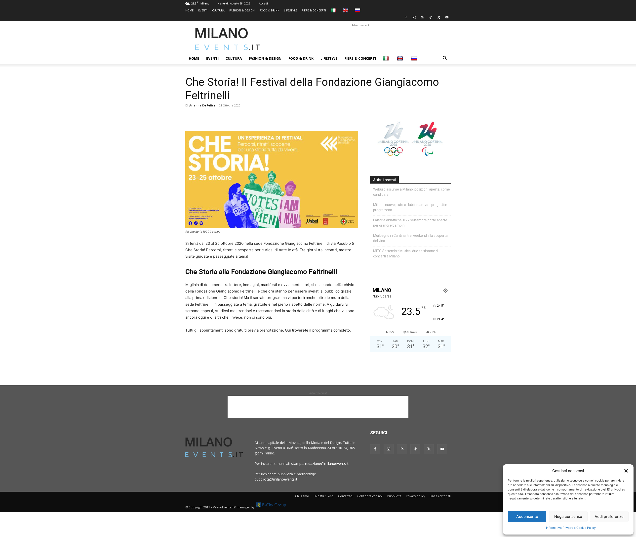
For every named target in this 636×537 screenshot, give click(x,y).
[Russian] (358, 10)
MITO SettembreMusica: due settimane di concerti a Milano (405, 253)
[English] (346, 10)
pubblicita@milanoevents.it (276, 479)
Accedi (263, 3)
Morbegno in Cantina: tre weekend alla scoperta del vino (410, 238)
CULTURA (218, 10)
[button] (626, 470)
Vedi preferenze (609, 516)
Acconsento (527, 516)
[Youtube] (447, 17)
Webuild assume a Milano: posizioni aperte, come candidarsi (411, 191)
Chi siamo (302, 496)
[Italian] (334, 10)
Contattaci (345, 496)
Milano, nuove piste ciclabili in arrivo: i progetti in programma (410, 207)
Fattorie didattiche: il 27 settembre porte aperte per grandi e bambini (410, 222)
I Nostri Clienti (323, 496)
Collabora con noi (370, 496)
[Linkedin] (225, 117)
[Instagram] (414, 17)
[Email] (236, 117)
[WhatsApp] (213, 117)
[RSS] (422, 17)
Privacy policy (415, 496)
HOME (189, 10)
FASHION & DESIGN (242, 10)
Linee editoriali (440, 496)
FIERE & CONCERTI (314, 10)
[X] (438, 17)
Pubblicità (394, 496)
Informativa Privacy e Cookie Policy (571, 528)
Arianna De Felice (202, 105)
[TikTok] (430, 17)
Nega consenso (568, 516)
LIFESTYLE (290, 10)
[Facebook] (406, 17)
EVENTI (202, 10)
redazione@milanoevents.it (327, 463)
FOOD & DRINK (269, 10)
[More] (247, 117)
